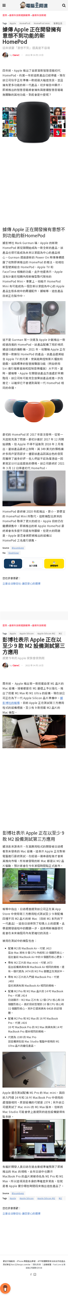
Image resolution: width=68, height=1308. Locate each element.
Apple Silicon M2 (46, 633)
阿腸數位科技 (36, 1267)
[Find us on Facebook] (31, 1274)
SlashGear (13, 552)
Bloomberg (18, 547)
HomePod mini (42, 23)
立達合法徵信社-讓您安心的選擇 (21, 583)
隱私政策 (37, 1264)
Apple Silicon (27, 633)
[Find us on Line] (35, 1274)
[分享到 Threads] (56, 63)
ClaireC (16, 55)
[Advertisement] (34, 596)
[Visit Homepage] (34, 5)
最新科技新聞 (39, 15)
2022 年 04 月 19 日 (34, 55)
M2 (60, 633)
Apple (13, 23)
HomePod (25, 23)
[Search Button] (64, 5)
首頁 (4, 15)
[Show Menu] (4, 5)
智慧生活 (58, 23)
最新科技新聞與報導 (19, 15)
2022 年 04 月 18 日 (34, 665)
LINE (63, 63)
